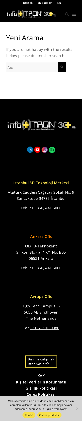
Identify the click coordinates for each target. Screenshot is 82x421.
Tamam (28, 415)
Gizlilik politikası (49, 415)
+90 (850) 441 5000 (45, 207)
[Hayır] (77, 408)
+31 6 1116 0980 (44, 327)
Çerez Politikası (41, 394)
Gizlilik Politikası (41, 388)
